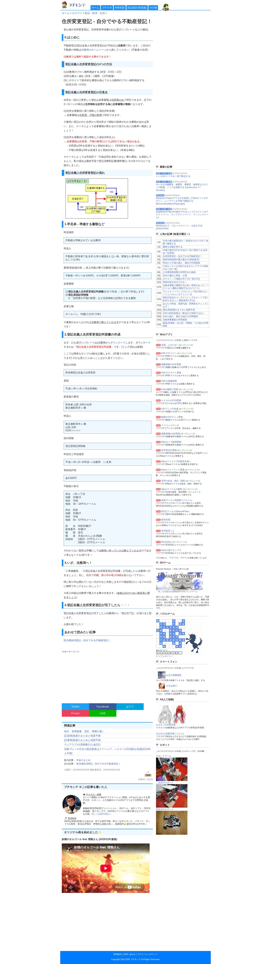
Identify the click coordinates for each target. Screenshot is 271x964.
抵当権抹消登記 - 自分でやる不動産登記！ (87, 640)
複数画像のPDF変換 (171, 364)
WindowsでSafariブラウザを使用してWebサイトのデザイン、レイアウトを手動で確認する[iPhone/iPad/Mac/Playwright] (182, 201)
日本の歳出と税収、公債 (175, 275)
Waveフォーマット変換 (172, 469)
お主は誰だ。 (172, 685)
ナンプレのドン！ (164, 656)
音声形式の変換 (169, 450)
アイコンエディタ (170, 425)
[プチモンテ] (76, 8)
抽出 (176, 480)
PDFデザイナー (169, 353)
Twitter (75, 706)
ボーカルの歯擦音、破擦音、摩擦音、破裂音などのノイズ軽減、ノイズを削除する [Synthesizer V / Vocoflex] (182, 187)
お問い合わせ (129, 954)
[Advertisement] (107, 675)
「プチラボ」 (173, 557)
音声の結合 (166, 480)
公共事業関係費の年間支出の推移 (179, 272)
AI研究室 (120, 7)
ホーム (95, 7)
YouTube (187, 739)
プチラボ (107, 7)
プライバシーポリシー (147, 954)
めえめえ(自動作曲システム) (170, 733)
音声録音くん (168, 530)
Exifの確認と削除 (169, 389)
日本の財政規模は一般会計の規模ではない (184, 313)
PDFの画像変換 (169, 381)
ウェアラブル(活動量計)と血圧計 (82, 744)
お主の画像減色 (173, 675)
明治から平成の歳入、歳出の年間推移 (181, 263)
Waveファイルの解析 (171, 489)
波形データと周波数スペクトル (176, 500)
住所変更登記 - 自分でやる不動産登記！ (182, 256)
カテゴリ (77, 13)
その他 (153, 7)
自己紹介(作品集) (137, 7)
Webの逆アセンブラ (171, 550)
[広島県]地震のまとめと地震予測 (82, 735)
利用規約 (117, 954)
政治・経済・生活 (95, 13)
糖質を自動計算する (173, 247)
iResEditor (166, 542)
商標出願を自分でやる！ (175, 282)
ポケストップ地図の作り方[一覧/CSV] (181, 279)
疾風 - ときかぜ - (169, 345)
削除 (183, 480)
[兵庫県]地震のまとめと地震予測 (82, 740)
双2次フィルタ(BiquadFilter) (175, 511)
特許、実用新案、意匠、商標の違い (84, 731)
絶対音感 (165, 519)
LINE (103, 713)
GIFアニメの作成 (169, 408)
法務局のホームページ (93, 49)
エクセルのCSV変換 (171, 400)
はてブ (130, 706)
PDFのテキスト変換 (171, 372)
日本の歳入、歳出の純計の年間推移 (180, 316)
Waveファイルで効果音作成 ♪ (176, 461)
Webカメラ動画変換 (171, 442)
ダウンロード (117, 342)
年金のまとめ (83, 760)
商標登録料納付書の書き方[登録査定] (181, 259)
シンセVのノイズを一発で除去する (173, 176)
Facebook (103, 706)
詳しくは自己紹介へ (101, 814)
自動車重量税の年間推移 (175, 319)
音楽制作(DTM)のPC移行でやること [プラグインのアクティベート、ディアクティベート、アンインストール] (182, 214)
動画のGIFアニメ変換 (172, 417)
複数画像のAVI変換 (170, 433)
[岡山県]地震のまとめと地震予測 (179, 310)
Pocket (75, 713)
